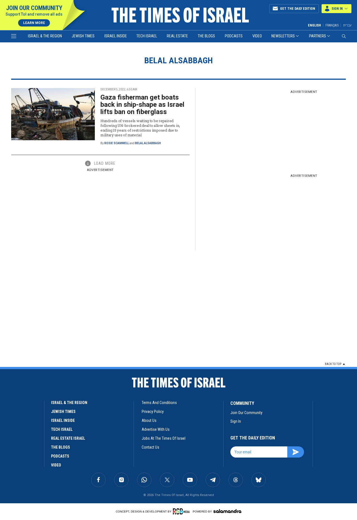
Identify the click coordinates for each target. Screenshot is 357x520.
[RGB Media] (182, 511)
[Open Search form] (344, 36)
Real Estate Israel (68, 438)
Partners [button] (317, 36)
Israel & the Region (45, 36)
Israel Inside (115, 36)
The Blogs (206, 36)
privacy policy (153, 411)
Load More (104, 163)
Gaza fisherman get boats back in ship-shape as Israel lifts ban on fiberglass (142, 104)
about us (149, 420)
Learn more (34, 23)
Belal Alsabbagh (148, 143)
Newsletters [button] (283, 36)
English (314, 25)
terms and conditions (159, 402)
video (56, 465)
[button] (336, 8)
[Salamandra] (227, 511)
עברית (347, 25)
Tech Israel (146, 36)
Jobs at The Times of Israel (163, 438)
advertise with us (156, 429)
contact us (150, 447)
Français (332, 25)
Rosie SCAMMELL (116, 143)
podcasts (60, 456)
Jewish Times (83, 36)
